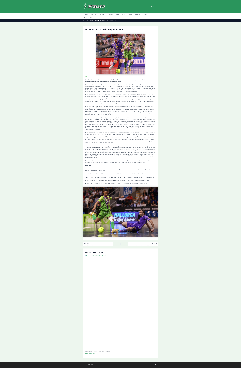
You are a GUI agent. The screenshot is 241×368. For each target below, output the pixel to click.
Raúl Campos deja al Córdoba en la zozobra (98, 351)
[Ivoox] (153, 6)
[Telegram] (94, 76)
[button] (157, 16)
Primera (86, 353)
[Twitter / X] (151, 6)
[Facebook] (91, 76)
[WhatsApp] (86, 76)
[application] (88, 14)
